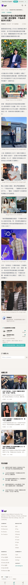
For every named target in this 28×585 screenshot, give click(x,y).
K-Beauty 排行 (4, 560)
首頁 (16, 526)
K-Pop (6, 9)
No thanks (21, 1)
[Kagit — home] (4, 5)
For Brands (4, 531)
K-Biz (16, 545)
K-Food (17, 537)
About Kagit (4, 526)
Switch (15, 1)
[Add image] (26, 357)
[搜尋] (22, 5)
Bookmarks (18, 557)
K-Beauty (17, 534)
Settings (17, 560)
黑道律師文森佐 (10, 334)
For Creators (4, 534)
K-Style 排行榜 (4, 568)
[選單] (25, 5)
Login (16, 554)
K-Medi (17, 547)
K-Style (17, 542)
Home (2, 9)
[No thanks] (25, 1)
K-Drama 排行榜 (5, 562)
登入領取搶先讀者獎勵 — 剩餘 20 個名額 (14, 345)
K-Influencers (4, 529)
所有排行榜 (4, 554)
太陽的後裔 (9, 330)
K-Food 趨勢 (4, 565)
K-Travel (17, 539)
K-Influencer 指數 (5, 570)
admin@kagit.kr (19, 565)
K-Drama (9, 12)
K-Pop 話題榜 (4, 557)
